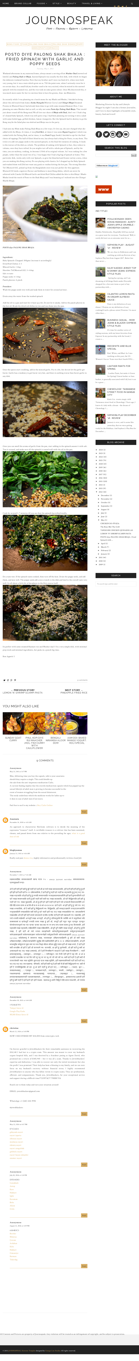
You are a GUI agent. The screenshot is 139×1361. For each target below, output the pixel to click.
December (105, 495)
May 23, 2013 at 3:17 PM (18, 772)
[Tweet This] (4, 680)
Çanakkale (14, 1183)
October (104, 502)
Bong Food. (13, 44)
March (103, 547)
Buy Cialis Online (45, 805)
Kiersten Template (29, 1351)
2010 (101, 561)
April (103, 543)
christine (14, 1028)
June (103, 516)
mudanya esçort (16, 1142)
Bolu (12, 1202)
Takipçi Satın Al (16, 1008)
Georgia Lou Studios (53, 1351)
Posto (43, 48)
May (103, 520)
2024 (101, 450)
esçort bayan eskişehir (19, 1155)
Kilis (12, 1246)
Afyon (12, 1205)
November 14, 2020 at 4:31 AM (20, 822)
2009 (101, 564)
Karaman (14, 1199)
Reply (84, 812)
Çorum (13, 1240)
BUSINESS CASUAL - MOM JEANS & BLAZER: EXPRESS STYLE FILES (121, 323)
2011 (100, 557)
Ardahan (13, 1243)
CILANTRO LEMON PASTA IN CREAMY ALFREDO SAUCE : (121, 297)
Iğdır (12, 1196)
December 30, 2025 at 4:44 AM (21, 1000)
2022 (101, 457)
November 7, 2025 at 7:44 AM (20, 875)
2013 (100, 488)
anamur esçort (16, 1158)
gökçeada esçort (16, 1132)
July (102, 513)
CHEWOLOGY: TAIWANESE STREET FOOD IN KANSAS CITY (121, 392)
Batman (13, 1256)
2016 (101, 478)
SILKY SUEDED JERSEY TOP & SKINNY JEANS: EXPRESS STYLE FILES (121, 271)
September (105, 506)
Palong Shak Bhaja (40, 44)
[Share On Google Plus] (11, 680)
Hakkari (13, 1192)
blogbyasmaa (16, 850)
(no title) (101, 211)
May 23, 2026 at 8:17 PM (18, 1124)
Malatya (13, 1237)
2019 (101, 467)
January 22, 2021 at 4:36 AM (20, 854)
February (104, 550)
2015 (101, 481)
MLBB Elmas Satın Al (19, 1014)
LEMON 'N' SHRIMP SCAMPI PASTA (115, 533)
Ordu (12, 1209)
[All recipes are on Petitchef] (104, 193)
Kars (12, 1189)
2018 (101, 471)
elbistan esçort (16, 1138)
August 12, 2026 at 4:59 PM (19, 1226)
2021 (101, 460)
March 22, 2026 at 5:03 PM (19, 1032)
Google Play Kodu (17, 1011)
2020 (101, 464)
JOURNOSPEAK (69, 20)
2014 (101, 485)
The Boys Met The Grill (109, 527)
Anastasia (14, 819)
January (104, 554)
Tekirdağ (13, 1259)
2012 (101, 492)
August (104, 509)
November (105, 499)
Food (24, 44)
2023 (101, 453)
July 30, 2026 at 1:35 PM (18, 1175)
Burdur (13, 1233)
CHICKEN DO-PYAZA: (109, 523)
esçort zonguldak (17, 1148)
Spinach (53, 48)
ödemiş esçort (15, 1145)
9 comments (82, 680)
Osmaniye (14, 1253)
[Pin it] (15, 680)
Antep (12, 1186)
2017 (101, 474)
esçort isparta (15, 1135)
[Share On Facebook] (8, 680)
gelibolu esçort (16, 1151)
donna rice (28, 858)
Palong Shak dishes (64, 44)
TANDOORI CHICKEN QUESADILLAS (116, 530)
